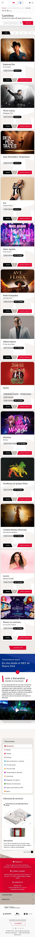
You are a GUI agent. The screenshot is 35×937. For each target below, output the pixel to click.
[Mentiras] (17, 423)
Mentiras (7, 437)
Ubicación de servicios (17, 889)
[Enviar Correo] (5, 11)
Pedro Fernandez (10, 295)
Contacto (18, 882)
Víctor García (9, 110)
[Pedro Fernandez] (17, 281)
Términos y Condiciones (11, 932)
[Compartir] (3, 11)
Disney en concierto (12, 622)
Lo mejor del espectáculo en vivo (15, 8)
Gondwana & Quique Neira (15, 483)
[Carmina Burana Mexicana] (17, 515)
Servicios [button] (6, 899)
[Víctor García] (17, 96)
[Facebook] (13, 928)
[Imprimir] (8, 11)
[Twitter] (18, 928)
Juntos (6, 387)
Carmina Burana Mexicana (15, 529)
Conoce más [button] (7, 895)
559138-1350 (17, 885)
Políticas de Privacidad (24, 932)
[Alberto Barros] (17, 327)
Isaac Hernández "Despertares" (16, 156)
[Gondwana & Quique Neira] (17, 469)
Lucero (6, 576)
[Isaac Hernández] (17, 142)
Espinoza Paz (9, 64)
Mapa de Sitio (17, 934)
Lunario (20, 2)
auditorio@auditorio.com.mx (17, 887)
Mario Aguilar (9, 249)
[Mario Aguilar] (17, 235)
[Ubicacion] (30, 3)
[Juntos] (17, 373)
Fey (4, 203)
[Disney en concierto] (17, 608)
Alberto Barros (9, 341)
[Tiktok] (23, 928)
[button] (3, 3)
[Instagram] (15, 928)
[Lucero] (17, 561)
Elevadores (8, 840)
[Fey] (17, 189)
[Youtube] (20, 928)
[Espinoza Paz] (17, 50)
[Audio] (14, 80)
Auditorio (14, 2)
